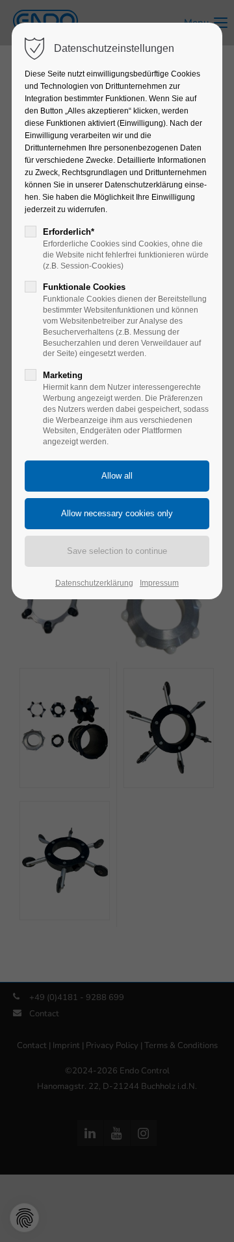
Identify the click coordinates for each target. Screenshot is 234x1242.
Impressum (159, 583)
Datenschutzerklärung (94, 583)
